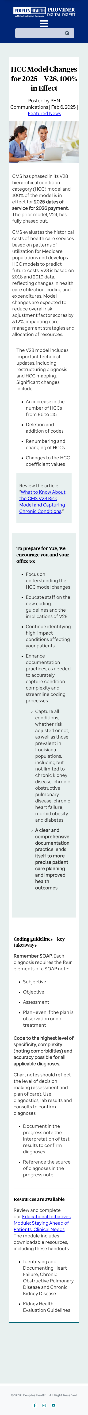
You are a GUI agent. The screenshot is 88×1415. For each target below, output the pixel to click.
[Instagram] (44, 1405)
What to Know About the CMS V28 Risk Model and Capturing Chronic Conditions (42, 501)
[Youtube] (53, 1405)
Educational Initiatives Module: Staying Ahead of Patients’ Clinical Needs (42, 1222)
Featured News (44, 113)
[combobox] (44, 33)
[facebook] (34, 1405)
